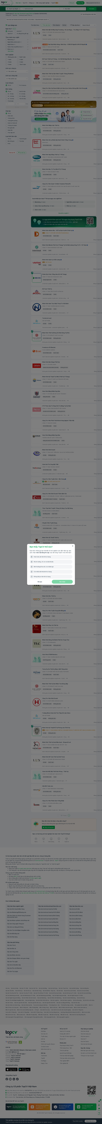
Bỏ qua (40, 582)
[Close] (72, 546)
